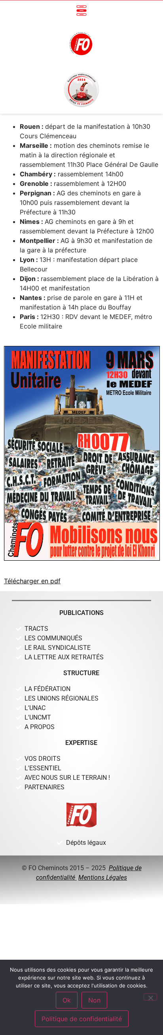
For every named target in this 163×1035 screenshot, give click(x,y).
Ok (67, 1000)
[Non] (150, 997)
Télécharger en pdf (32, 581)
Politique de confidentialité (82, 1019)
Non (94, 1000)
